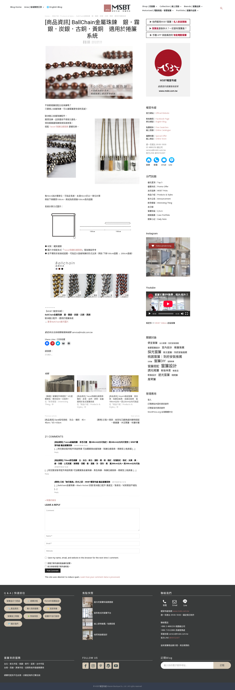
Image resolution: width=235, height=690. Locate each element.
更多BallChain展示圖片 (58, 321)
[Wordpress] (108, 666)
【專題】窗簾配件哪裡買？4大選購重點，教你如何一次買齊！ (59, 397)
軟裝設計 (152, 375)
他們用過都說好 (100, 634)
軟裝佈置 (166, 370)
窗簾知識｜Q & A (155, 211)
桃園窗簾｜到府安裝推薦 (165, 356)
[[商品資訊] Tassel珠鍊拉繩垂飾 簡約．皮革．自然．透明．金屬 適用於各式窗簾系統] (91, 383)
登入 (149, 399)
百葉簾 (150, 362)
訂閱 (222, 665)
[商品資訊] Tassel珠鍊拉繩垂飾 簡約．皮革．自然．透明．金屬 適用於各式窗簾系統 (91, 399)
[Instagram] (93, 666)
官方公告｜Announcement (159, 198)
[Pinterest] (101, 666)
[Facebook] (85, 666)
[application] (168, 304)
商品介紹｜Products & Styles (63, 16)
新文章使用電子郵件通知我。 (58, 566)
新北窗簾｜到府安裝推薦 (175, 352)
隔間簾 (175, 375)
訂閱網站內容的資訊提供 (158, 403)
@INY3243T (174, 637)
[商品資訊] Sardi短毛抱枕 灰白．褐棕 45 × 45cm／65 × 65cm (65, 421)
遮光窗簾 (164, 374)
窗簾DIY (160, 360)
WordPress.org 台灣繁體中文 (160, 412)
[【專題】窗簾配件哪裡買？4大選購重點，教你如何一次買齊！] (59, 383)
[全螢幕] (186, 313)
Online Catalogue (163, 130)
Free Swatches (162, 127)
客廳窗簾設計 (154, 347)
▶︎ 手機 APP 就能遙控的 (168, 35)
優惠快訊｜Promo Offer (158, 186)
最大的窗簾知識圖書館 (103, 602)
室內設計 (167, 347)
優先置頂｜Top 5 (155, 182)
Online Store (161, 138)
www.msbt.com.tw (181, 611)
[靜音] (182, 313)
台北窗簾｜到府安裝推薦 (169, 343)
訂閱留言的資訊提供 (156, 408)
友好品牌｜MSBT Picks (158, 190)
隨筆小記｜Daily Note (157, 219)
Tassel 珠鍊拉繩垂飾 (59, 126)
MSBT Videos (161, 323)
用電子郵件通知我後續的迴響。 (59, 563)
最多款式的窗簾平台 (102, 613)
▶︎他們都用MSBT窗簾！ (168, 21)
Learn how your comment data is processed (100, 577)
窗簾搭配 (153, 366)
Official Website (162, 113)
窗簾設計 (169, 365)
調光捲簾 (153, 370)
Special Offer (161, 136)
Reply (56, 452)
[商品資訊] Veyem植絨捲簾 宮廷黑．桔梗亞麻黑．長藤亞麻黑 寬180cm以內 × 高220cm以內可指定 (124, 399)
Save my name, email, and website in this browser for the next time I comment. (83, 557)
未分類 (150, 207)
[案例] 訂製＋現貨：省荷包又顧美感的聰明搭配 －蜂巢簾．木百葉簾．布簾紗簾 (118, 421)
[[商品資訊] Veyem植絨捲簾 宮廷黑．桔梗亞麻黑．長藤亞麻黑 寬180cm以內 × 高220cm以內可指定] (124, 383)
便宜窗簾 (152, 342)
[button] (221, 8)
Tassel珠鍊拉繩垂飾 (73, 249)
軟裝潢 (175, 370)
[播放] (149, 313)
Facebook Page (162, 118)
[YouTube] (116, 666)
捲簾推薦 (179, 347)
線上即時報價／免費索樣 (104, 623)
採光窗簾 (154, 351)
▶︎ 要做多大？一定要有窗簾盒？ (168, 28)
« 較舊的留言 (50, 500)
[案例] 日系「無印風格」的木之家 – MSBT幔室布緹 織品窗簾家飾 (82, 482)
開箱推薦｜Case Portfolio (159, 215)
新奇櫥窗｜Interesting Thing (160, 202)
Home (47, 16)
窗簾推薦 (171, 361)
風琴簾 (152, 379)
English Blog (161, 121)
